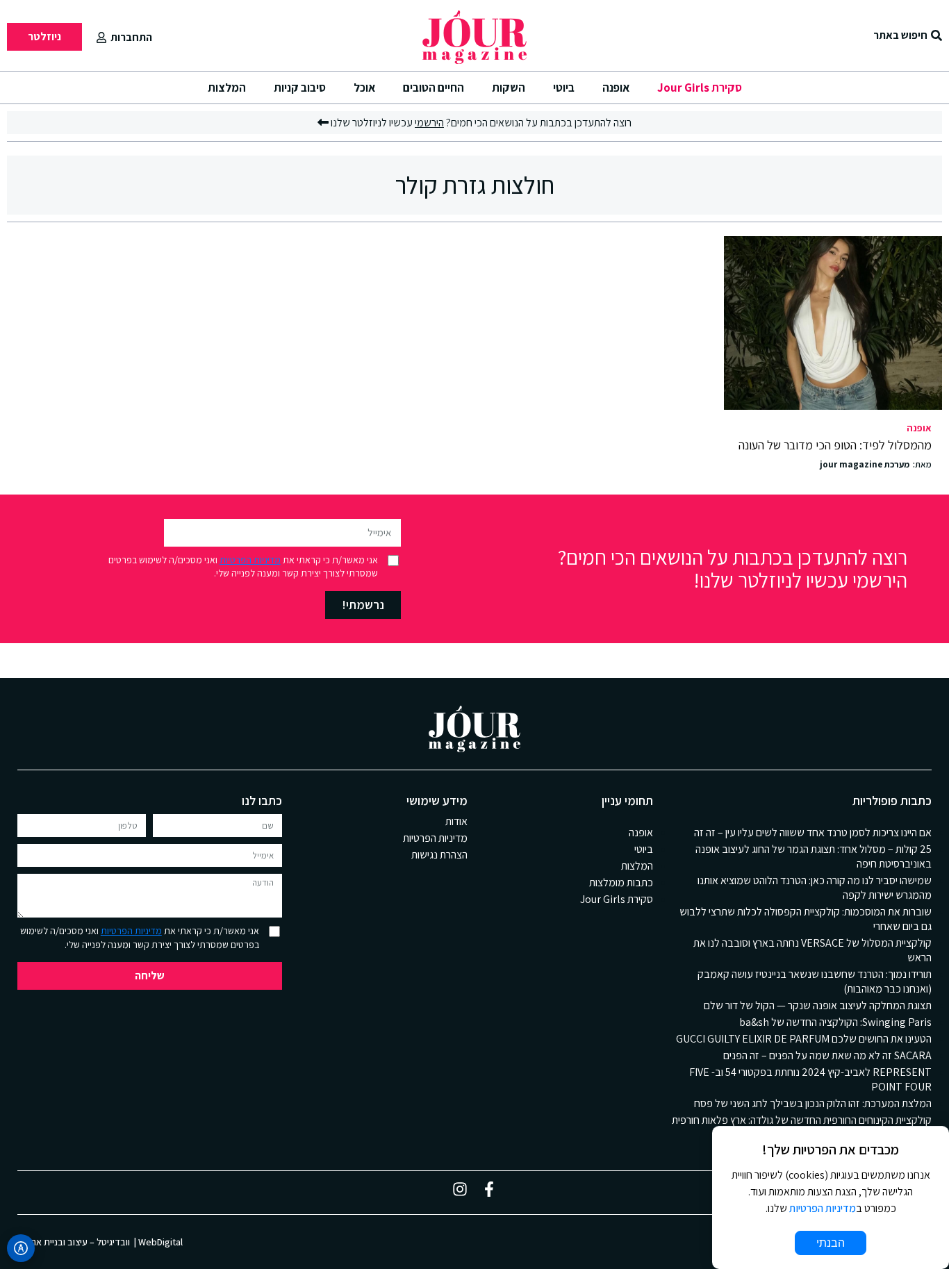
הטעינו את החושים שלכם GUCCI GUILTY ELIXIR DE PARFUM (804, 1038)
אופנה (615, 87)
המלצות (227, 87)
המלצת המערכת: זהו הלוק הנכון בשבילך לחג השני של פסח (813, 1103)
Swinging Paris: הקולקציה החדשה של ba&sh (835, 1022)
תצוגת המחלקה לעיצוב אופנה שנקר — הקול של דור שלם (818, 1005)
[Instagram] (460, 1189)
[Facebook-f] (489, 1189)
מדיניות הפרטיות (250, 560)
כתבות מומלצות (621, 882)
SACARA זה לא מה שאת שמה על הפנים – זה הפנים (827, 1055)
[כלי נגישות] (21, 1248)
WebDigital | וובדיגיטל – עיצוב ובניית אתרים (100, 1242)
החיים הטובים (433, 87)
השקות (508, 87)
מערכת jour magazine (864, 464)
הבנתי (830, 1243)
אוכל (364, 87)
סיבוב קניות (300, 87)
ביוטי (564, 87)
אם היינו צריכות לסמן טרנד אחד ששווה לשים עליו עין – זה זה (813, 832)
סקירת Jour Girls (699, 87)
